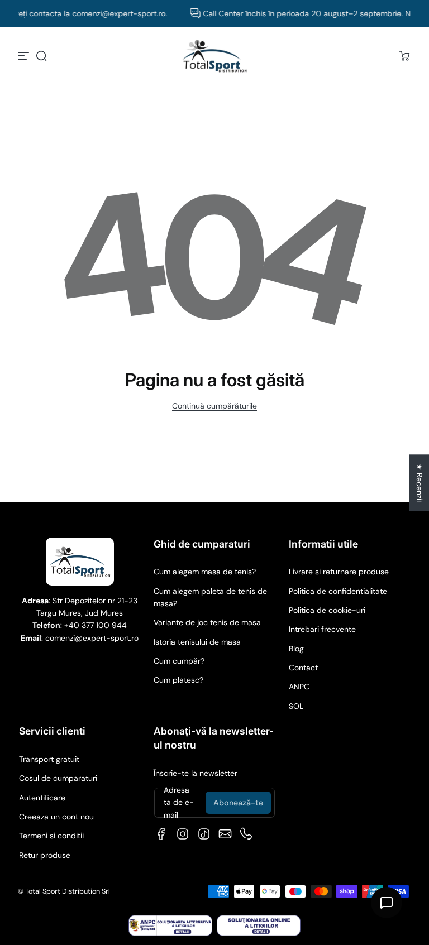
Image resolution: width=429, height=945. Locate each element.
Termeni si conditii (51, 836)
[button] (41, 56)
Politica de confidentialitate (338, 591)
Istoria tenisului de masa (197, 642)
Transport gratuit (49, 759)
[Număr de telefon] (246, 834)
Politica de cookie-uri (327, 610)
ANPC (299, 687)
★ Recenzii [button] (419, 482)
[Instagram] (182, 834)
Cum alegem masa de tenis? (205, 572)
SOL (296, 706)
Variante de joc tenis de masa (207, 622)
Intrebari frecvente (322, 629)
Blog (296, 649)
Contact (303, 668)
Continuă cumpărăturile (214, 406)
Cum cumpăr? (179, 661)
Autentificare (42, 798)
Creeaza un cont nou (56, 817)
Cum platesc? (178, 680)
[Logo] (214, 55)
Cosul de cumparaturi (58, 778)
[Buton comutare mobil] (24, 56)
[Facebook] (161, 834)
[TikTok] (204, 834)
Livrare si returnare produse (339, 572)
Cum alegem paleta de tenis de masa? (210, 597)
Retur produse (44, 855)
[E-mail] (225, 834)
